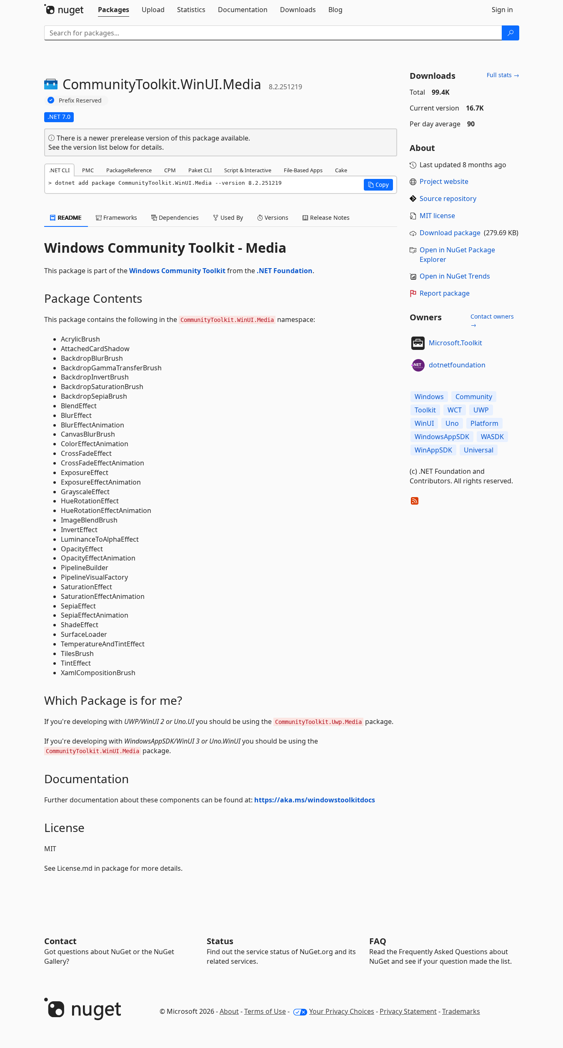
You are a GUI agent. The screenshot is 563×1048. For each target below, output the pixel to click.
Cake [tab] (341, 170)
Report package (445, 293)
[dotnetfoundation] (417, 365)
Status (220, 941)
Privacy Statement (408, 1011)
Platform (484, 423)
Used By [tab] (231, 217)
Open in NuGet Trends (455, 276)
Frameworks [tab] (119, 217)
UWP (481, 410)
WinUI (424, 423)
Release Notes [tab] (329, 217)
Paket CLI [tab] (200, 170)
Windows (429, 396)
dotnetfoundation (457, 364)
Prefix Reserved (80, 100)
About (229, 1011)
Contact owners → (492, 320)
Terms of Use (265, 1011)
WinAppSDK (433, 450)
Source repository (448, 198)
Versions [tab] (275, 217)
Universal (478, 450)
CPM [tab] (170, 170)
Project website (444, 181)
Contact (60, 941)
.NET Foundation (285, 270)
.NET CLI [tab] (59, 170)
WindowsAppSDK (442, 436)
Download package (450, 232)
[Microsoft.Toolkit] (417, 343)
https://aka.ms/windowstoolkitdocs (314, 799)
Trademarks (461, 1011)
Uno (452, 423)
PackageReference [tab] (129, 170)
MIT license (437, 215)
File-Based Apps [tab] (303, 170)
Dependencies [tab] (178, 217)
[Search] (510, 32)
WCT (455, 410)
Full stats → (503, 75)
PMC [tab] (88, 170)
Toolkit (425, 410)
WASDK (492, 436)
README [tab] (69, 217)
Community (473, 396)
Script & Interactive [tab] (247, 170)
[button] (378, 185)
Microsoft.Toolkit (455, 342)
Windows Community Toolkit (177, 270)
